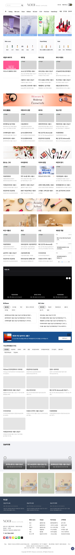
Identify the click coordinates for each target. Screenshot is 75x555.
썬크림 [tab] (6, 310)
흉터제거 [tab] (61, 349)
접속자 (70, 11)
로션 (22, 230)
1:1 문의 (63, 527)
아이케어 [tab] (6, 349)
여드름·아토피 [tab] (35, 349)
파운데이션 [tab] (58, 307)
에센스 (30, 527)
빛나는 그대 (7, 162)
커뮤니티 (6, 269)
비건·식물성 (7, 230)
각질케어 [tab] (15, 352)
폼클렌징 (42, 529)
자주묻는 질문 (64, 529)
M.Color (35, 11)
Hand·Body (54, 11)
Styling (11, 11)
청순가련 (59, 110)
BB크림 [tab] (7, 307)
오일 (30, 531)
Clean (23, 11)
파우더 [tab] (13, 310)
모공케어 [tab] (13, 349)
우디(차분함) (53, 529)
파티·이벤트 (59, 57)
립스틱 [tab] (41, 310)
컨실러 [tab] (49, 307)
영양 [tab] (29, 349)
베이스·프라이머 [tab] (30, 307)
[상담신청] (72, 548)
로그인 (59, 4)
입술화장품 (6, 444)
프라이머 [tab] (42, 307)
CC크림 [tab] (14, 307)
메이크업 (41, 57)
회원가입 (64, 4)
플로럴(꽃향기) (54, 523)
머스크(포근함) (54, 527)
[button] (69, 26)
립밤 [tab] (48, 310)
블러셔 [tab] (66, 307)
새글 (60, 11)
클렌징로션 (42, 525)
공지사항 (63, 523)
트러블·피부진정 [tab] (45, 349)
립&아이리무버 (43, 534)
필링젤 (41, 531)
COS (40, 11)
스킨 (39, 230)
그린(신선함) (53, 534)
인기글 (65, 11)
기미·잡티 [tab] (54, 349)
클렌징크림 (42, 523)
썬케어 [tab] (19, 349)
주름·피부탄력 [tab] (7, 352)
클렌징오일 (42, 527)
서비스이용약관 (65, 531)
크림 (30, 529)
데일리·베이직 (7, 57)
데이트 (40, 110)
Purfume (46, 11)
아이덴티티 (24, 162)
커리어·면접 (42, 162)
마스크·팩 (31, 534)
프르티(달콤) (53, 531)
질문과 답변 (64, 525)
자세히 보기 (64, 338)
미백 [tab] (24, 349)
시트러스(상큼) (54, 525)
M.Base (29, 11)
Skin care (17, 11)
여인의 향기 (59, 162)
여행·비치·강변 (25, 110)
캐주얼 (23, 57)
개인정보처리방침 (65, 534)
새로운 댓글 (59, 230)
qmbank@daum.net (45, 548)
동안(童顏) (7, 110)
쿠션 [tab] (21, 307)
